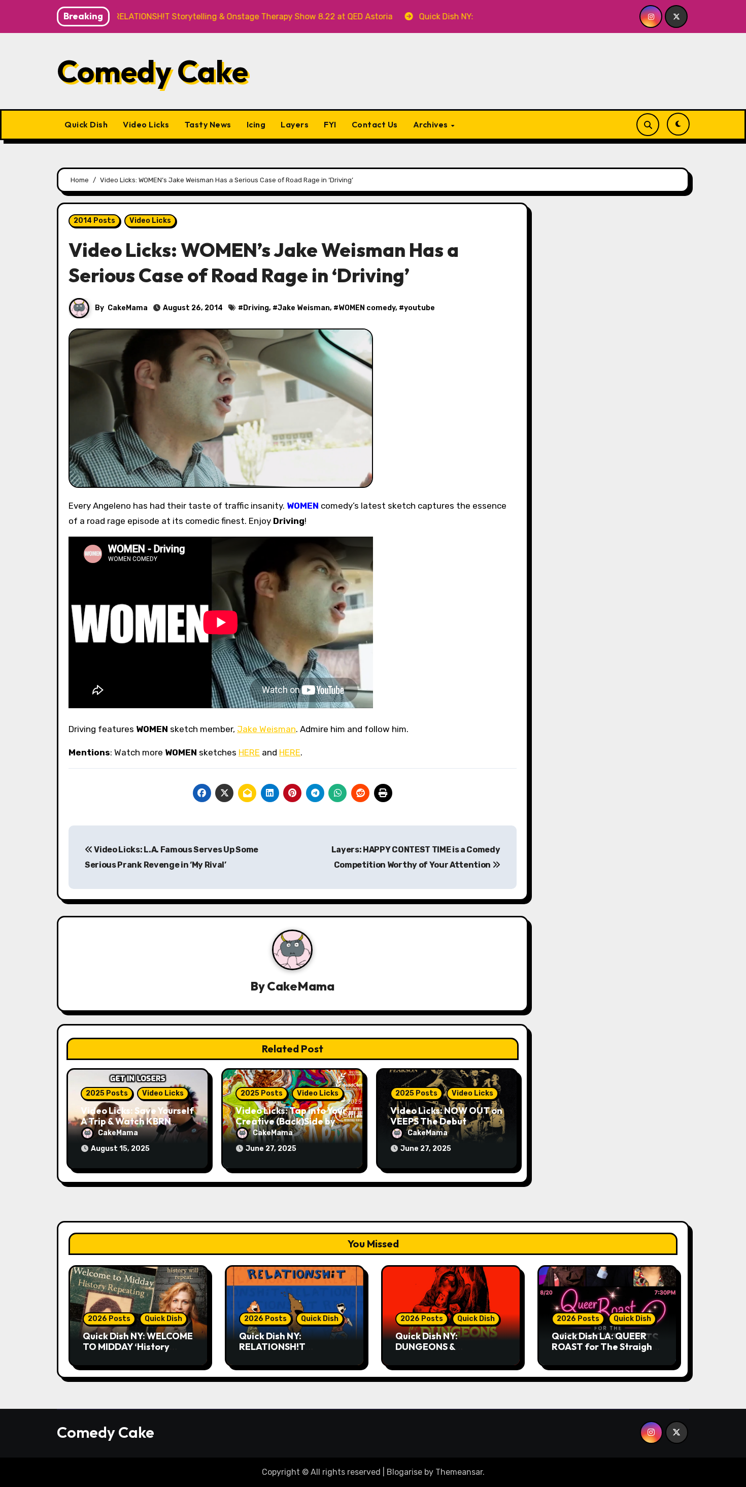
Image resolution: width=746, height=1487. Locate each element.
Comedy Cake (152, 71)
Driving (256, 308)
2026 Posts (109, 1318)
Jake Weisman (304, 308)
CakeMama (128, 308)
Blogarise (404, 1472)
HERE (249, 752)
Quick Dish (86, 124)
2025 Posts (107, 1093)
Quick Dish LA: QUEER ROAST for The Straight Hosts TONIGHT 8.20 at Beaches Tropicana (604, 1352)
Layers (295, 124)
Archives (431, 124)
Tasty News (208, 124)
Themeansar (459, 1472)
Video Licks (146, 124)
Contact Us (375, 124)
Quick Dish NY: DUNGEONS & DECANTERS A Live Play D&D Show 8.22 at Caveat (451, 1352)
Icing (256, 124)
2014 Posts (94, 220)
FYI (330, 124)
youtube (419, 308)
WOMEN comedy (366, 308)
